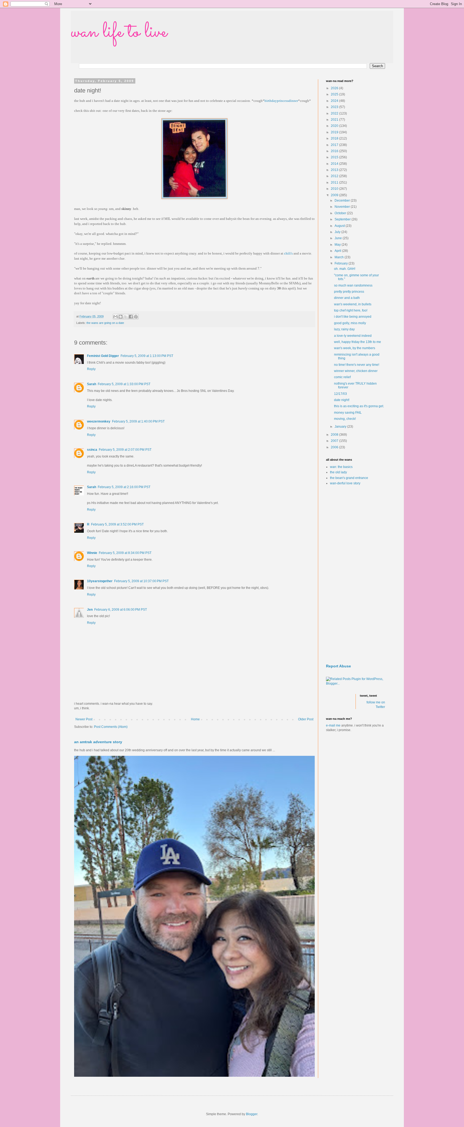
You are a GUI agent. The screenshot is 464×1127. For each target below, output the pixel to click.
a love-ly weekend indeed (353, 336)
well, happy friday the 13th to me (357, 342)
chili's (288, 253)
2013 (335, 170)
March (340, 257)
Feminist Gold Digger (103, 356)
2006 (335, 447)
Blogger (251, 1114)
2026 (335, 88)
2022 (335, 113)
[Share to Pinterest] (136, 316)
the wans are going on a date (105, 322)
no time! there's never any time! (356, 365)
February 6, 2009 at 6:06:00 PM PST (120, 609)
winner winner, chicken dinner (356, 371)
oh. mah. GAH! (344, 269)
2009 (335, 195)
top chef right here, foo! (350, 310)
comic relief (342, 377)
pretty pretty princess (349, 292)
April (338, 251)
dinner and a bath (347, 298)
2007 (335, 441)
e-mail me (333, 725)
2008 (335, 435)
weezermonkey (98, 421)
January (341, 426)
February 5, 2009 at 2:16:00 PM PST (124, 487)
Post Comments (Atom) (111, 727)
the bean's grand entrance (349, 478)
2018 (335, 138)
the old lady (338, 472)
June (339, 238)
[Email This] (115, 316)
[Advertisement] (355, 575)
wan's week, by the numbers (354, 348)
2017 (335, 145)
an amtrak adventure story (98, 742)
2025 (335, 94)
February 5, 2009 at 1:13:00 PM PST (147, 356)
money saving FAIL (348, 412)
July (338, 232)
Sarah (91, 384)
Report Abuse (338, 666)
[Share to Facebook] (130, 316)
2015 (335, 157)
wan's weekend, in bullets (352, 304)
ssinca (92, 450)
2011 (335, 182)
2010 (335, 189)
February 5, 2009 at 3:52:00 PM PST (117, 524)
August (340, 226)
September (343, 219)
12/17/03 (340, 394)
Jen (90, 609)
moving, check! (345, 419)
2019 (335, 132)
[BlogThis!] (120, 316)
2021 (335, 119)
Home (195, 719)
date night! (341, 400)
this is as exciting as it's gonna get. (359, 406)
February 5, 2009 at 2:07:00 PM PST (125, 450)
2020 (335, 126)
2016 (335, 151)
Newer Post (83, 719)
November (343, 207)
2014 (335, 164)
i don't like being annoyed (352, 317)
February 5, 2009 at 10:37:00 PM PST (141, 581)
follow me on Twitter (376, 704)
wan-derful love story (345, 483)
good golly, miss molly (350, 323)
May (338, 244)
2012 (335, 176)
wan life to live (119, 32)
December (343, 200)
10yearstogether (100, 581)
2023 (335, 107)
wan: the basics (341, 467)
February (342, 263)
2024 (335, 101)
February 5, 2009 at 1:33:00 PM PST (124, 384)
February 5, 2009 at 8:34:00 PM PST (125, 553)
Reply (91, 369)
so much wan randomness (353, 285)
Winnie (92, 553)
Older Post (305, 719)
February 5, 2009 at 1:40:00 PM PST (138, 421)
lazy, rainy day (344, 329)
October (341, 213)
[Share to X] (125, 316)
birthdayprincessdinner (281, 101)
